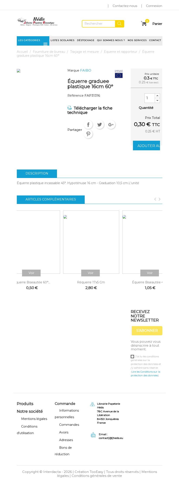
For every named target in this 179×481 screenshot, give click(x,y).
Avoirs (63, 432)
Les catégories (33, 42)
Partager (88, 124)
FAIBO (85, 70)
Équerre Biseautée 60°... (32, 282)
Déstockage (86, 40)
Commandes (69, 425)
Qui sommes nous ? (111, 40)
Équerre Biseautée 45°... (150, 282)
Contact (155, 40)
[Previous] (155, 199)
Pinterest (88, 134)
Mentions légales (34, 419)
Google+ (111, 124)
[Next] (159, 199)
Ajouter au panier (149, 146)
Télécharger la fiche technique (89, 110)
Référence (75, 96)
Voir (31, 273)
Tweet (99, 124)
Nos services (137, 40)
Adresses (66, 440)
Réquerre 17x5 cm (91, 282)
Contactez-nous (125, 6)
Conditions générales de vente (97, 476)
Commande (65, 404)
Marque (73, 70)
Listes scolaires (62, 40)
